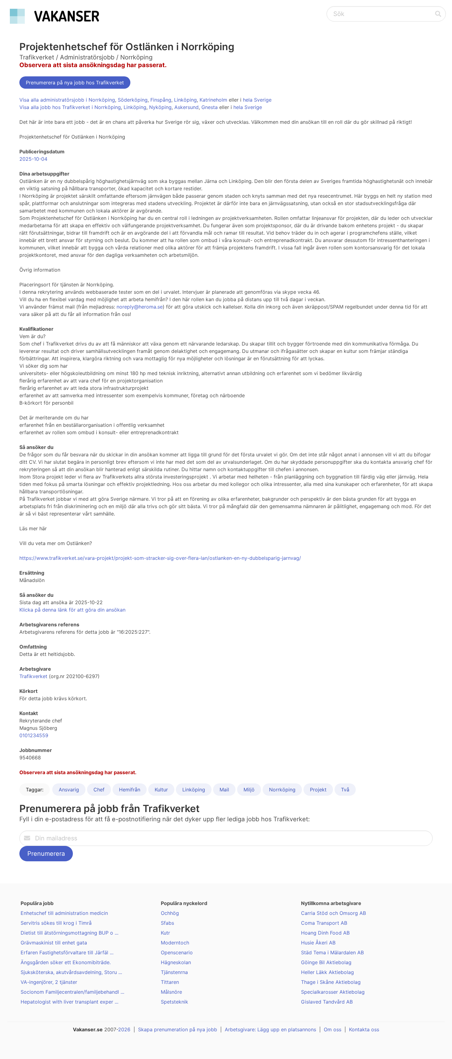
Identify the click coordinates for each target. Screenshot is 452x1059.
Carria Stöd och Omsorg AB (333, 913)
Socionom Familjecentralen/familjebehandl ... (72, 992)
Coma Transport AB (324, 923)
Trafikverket (33, 676)
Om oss (332, 1029)
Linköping (185, 100)
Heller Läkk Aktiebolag (327, 972)
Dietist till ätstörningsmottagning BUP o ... (69, 933)
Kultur (161, 789)
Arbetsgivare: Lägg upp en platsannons (270, 1029)
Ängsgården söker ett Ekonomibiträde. (66, 962)
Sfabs (167, 923)
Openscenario (177, 952)
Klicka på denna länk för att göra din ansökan (72, 610)
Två (345, 789)
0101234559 (33, 735)
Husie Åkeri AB (318, 943)
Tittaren (170, 982)
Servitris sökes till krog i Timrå (56, 923)
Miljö (249, 789)
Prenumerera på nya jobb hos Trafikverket (75, 82)
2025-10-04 (33, 159)
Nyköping (160, 107)
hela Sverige (257, 100)
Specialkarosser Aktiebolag (333, 992)
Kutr (165, 933)
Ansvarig (69, 789)
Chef (99, 789)
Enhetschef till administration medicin (64, 913)
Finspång (160, 100)
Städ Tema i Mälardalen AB (332, 952)
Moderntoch (175, 943)
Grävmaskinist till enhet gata (54, 943)
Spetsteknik (174, 1002)
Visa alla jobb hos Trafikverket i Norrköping (70, 107)
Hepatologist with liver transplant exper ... (69, 1002)
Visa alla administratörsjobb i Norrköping (67, 100)
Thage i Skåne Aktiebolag (331, 982)
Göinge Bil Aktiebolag (326, 962)
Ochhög (170, 913)
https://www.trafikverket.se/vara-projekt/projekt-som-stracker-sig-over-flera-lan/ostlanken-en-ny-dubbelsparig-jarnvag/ (160, 558)
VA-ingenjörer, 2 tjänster (49, 982)
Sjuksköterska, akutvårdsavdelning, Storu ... (71, 972)
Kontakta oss (364, 1029)
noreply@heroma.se (140, 307)
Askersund (186, 107)
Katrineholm (213, 100)
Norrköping (282, 789)
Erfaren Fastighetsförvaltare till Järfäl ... (67, 952)
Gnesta (209, 107)
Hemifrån (129, 789)
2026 (124, 1029)
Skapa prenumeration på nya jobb (177, 1029)
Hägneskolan (176, 962)
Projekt (318, 789)
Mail (224, 789)
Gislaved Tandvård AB (327, 1002)
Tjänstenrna (174, 972)
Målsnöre (171, 992)
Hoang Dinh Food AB (325, 933)
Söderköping (133, 100)
